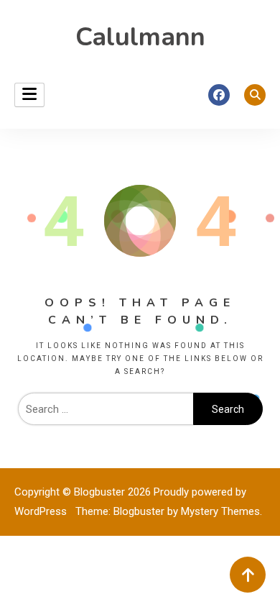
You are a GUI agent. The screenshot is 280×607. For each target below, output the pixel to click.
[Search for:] (105, 409)
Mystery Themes (220, 511)
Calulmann (140, 37)
